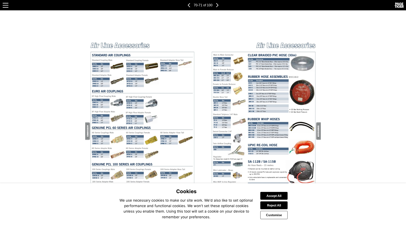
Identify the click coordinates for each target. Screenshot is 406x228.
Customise (274, 215)
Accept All (273, 196)
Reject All (274, 205)
